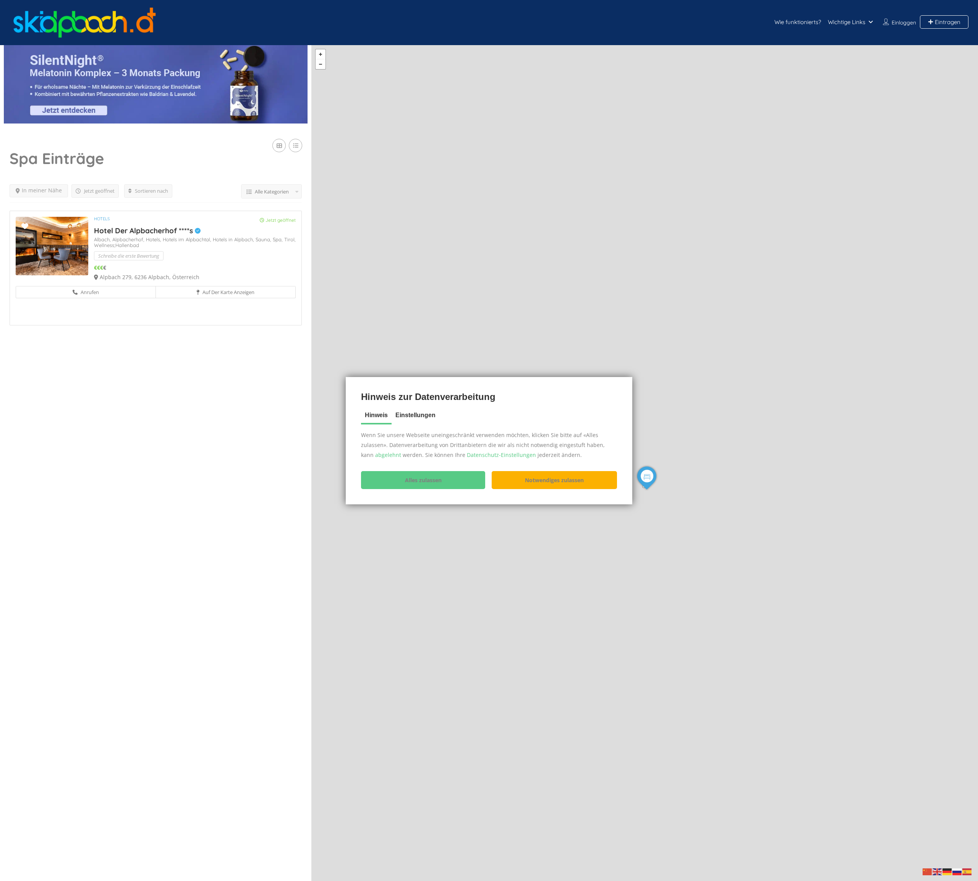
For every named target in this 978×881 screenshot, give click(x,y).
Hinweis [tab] (376, 415)
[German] (947, 871)
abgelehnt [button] (388, 454)
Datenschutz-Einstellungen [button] (501, 454)
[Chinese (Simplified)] (928, 871)
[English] (937, 871)
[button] (423, 480)
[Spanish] (967, 871)
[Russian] (957, 871)
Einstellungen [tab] (415, 415)
